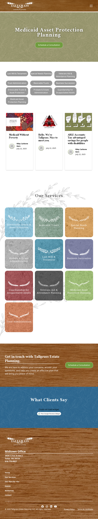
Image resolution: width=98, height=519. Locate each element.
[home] (20, 6)
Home (7, 473)
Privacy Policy (69, 509)
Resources (9, 490)
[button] (90, 6)
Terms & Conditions (85, 509)
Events (8, 486)
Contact (8, 495)
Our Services (10, 477)
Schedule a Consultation (49, 45)
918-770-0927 (11, 461)
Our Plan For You (12, 481)
